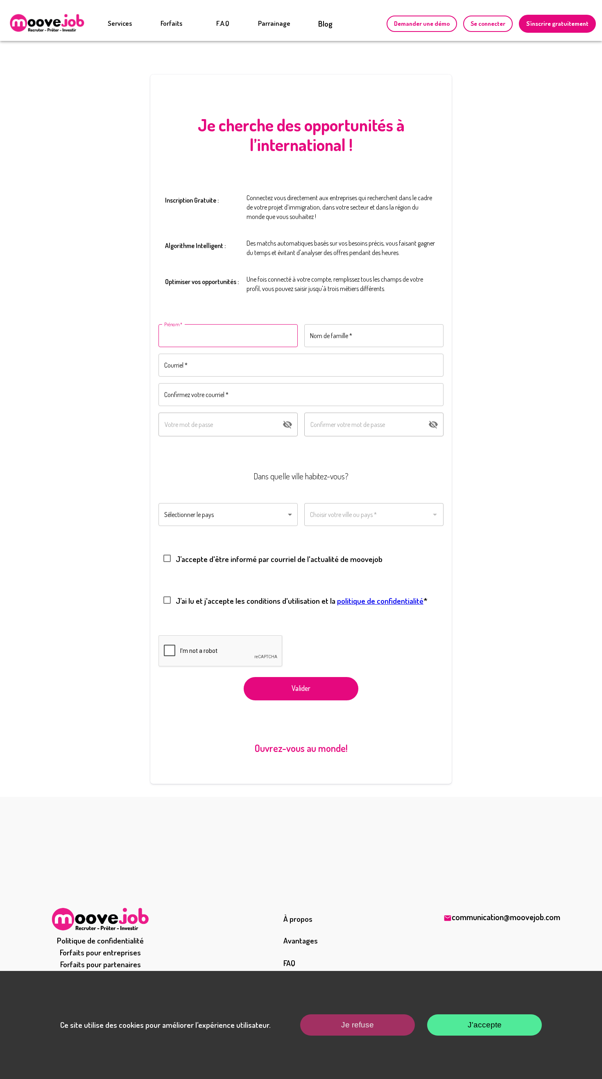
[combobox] (374, 514)
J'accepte (485, 1024)
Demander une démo (422, 23)
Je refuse (357, 1024)
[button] (228, 514)
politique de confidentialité (380, 601)
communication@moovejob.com (506, 917)
